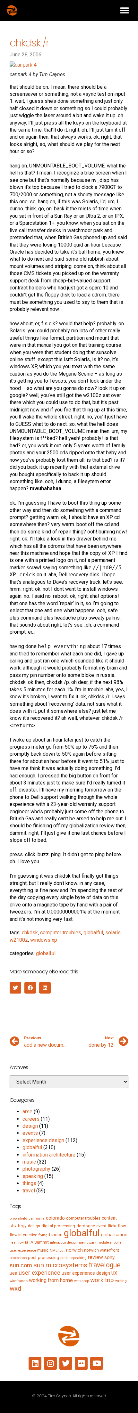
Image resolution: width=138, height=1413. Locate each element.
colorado (55, 1218)
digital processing (58, 1225)
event (101, 1225)
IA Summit (39, 1242)
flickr (112, 1226)
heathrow (17, 1242)
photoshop (18, 1257)
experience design (43, 1140)
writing (121, 1281)
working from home (51, 1280)
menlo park (87, 1242)
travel (28, 1191)
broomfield (18, 1218)
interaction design (64, 1242)
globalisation (114, 1234)
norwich (74, 1250)
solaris (113, 933)
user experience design (86, 1273)
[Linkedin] (35, 1363)
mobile (103, 1242)
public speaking (73, 1257)
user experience (39, 1272)
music (29, 1162)
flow (122, 1225)
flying (43, 1235)
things (29, 1183)
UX (114, 1273)
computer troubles (60, 933)
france (56, 1235)
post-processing (43, 1257)
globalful (93, 933)
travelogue (105, 1265)
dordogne (85, 1225)
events (30, 1133)
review (95, 1257)
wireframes (19, 1281)
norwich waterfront (101, 1250)
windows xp (43, 940)
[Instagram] (50, 1363)
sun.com (21, 1265)
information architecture (48, 1155)
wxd (15, 1288)
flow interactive (23, 1235)
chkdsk (30, 933)
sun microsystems (60, 1265)
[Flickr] (81, 1363)
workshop (81, 1281)
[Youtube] (96, 1363)
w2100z (19, 940)
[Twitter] (65, 1363)
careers (30, 1119)
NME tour (57, 1250)
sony (109, 1257)
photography (36, 1169)
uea (13, 1273)
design (30, 1126)
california (37, 1218)
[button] (124, 10)
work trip (102, 1280)
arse (27, 1111)
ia (26, 1242)
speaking (32, 1176)
